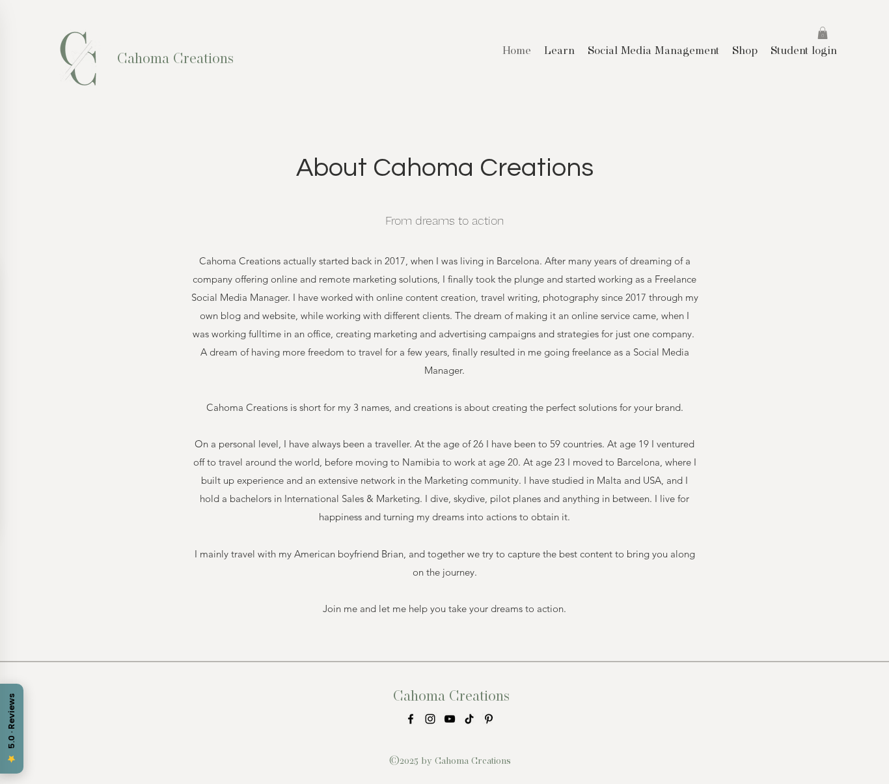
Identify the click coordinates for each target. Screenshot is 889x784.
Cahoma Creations (175, 57)
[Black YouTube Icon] (449, 718)
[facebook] (410, 718)
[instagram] (430, 718)
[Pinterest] (488, 718)
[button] (822, 33)
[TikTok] (469, 718)
